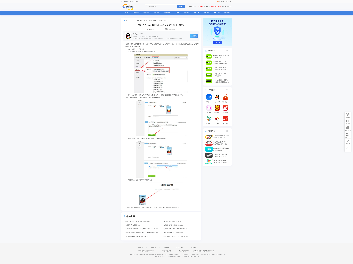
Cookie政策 (179, 247)
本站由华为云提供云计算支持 (190, 256)
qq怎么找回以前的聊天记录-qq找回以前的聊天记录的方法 (141, 228)
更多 (227, 50)
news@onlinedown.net (174, 256)
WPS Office (214, 6)
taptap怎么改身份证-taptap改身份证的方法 (221, 149)
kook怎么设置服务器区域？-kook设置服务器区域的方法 (221, 81)
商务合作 (140, 247)
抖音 (219, 6)
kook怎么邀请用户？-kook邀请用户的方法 (221, 56)
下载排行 (217, 12)
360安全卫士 (192, 6)
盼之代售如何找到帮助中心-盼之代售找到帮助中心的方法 (221, 143)
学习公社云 (209, 123)
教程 (145, 20)
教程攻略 (196, 12)
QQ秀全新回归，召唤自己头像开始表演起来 (137, 221)
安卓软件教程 (152, 20)
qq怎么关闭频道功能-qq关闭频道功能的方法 (175, 228)
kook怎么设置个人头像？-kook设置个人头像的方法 (220, 62)
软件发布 (228, 1)
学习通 (225, 112)
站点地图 (193, 247)
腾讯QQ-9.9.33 (138, 34)
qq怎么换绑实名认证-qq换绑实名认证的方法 (137, 236)
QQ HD (217, 102)
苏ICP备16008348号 (175, 254)
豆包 (223, 6)
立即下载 (194, 36)
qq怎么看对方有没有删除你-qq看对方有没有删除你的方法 (141, 232)
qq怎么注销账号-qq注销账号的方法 (173, 232)
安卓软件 (146, 12)
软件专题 (186, 12)
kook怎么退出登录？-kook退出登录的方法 (221, 75)
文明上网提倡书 (166, 251)
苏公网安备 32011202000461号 (191, 254)
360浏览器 (207, 6)
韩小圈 (209, 112)
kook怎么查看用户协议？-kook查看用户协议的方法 (220, 68)
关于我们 (153, 247)
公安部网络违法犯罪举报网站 (146, 251)
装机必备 (207, 12)
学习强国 (225, 123)
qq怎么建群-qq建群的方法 (132, 225)
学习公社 (217, 123)
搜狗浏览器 (228, 6)
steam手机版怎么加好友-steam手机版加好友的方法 (220, 155)
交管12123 (209, 102)
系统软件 (176, 12)
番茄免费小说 (226, 102)
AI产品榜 (221, 1)
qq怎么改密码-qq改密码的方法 (172, 221)
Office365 (200, 6)
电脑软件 (136, 12)
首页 (126, 12)
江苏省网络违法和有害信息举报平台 (203, 251)
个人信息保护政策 (184, 251)
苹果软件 (156, 12)
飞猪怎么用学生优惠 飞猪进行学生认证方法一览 (221, 137)
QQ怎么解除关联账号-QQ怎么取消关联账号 (175, 236)
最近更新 (227, 12)
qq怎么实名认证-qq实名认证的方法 (173, 225)
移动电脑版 (166, 12)
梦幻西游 (217, 112)
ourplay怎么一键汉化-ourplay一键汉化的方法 (220, 161)
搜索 (180, 6)
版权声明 (166, 247)
